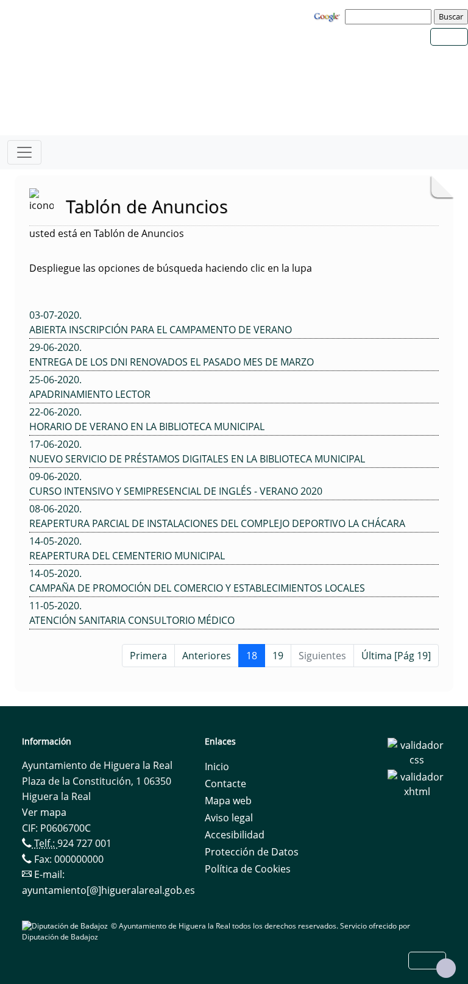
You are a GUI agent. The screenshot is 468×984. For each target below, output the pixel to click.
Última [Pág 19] (396, 655)
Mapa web (228, 800)
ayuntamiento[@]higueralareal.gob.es (108, 890)
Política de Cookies (248, 869)
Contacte (225, 783)
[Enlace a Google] (328, 16)
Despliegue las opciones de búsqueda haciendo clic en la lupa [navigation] (170, 268)
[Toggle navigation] (24, 152)
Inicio (217, 766)
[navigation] (390, 16)
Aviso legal (229, 817)
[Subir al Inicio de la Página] (446, 968)
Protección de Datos (252, 851)
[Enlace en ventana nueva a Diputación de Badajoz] (66, 926)
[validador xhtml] (417, 783)
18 (251, 655)
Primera (148, 655)
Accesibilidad (234, 834)
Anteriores (206, 655)
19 (277, 655)
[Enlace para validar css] (417, 751)
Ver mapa (44, 812)
